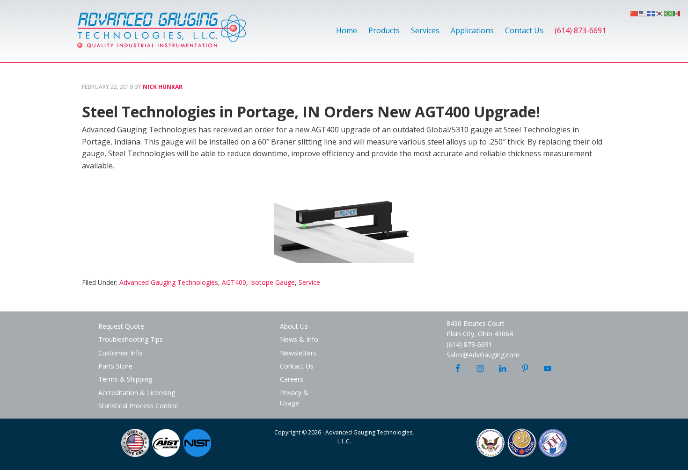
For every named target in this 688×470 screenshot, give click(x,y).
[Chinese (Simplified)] (634, 12)
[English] (643, 12)
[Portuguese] (668, 12)
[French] (651, 12)
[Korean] (660, 12)
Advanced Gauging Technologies (161, 35)
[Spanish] (677, 12)
